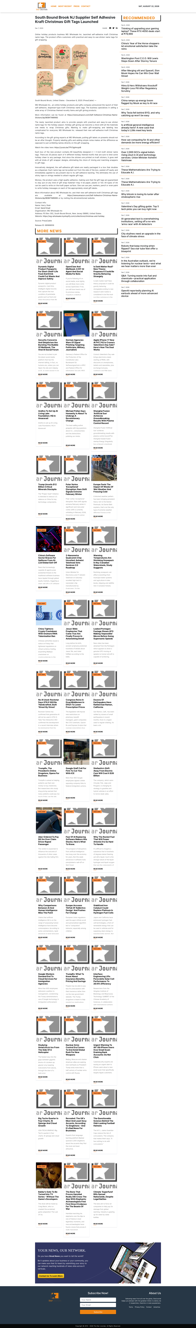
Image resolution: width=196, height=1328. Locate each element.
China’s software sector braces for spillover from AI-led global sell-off (47, 559)
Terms (131, 1307)
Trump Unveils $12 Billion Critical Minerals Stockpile (47, 486)
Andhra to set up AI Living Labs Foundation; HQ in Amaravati (48, 414)
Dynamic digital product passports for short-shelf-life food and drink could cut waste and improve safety (48, 272)
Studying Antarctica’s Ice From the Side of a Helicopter (48, 1049)
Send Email (45, 208)
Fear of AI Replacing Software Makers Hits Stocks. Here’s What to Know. (76, 840)
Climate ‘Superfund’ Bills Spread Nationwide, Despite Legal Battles (103, 1195)
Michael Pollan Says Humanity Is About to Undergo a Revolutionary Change (76, 416)
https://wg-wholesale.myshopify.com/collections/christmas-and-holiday (73, 216)
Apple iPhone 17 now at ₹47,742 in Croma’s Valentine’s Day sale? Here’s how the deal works (104, 345)
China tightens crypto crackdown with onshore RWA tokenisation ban (47, 632)
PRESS (76, 6)
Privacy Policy (139, 1307)
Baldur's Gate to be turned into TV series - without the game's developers (48, 1195)
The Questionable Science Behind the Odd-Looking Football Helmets (104, 1122)
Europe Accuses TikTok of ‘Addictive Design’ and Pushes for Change (76, 909)
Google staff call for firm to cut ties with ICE (76, 770)
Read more (43, 303)
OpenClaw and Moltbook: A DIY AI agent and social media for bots (75, 270)
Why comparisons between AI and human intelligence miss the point (47, 909)
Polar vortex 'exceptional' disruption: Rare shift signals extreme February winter (76, 489)
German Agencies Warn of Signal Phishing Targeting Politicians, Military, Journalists (75, 345)
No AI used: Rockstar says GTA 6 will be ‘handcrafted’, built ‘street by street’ (48, 703)
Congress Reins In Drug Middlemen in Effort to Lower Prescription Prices (75, 703)
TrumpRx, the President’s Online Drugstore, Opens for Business (48, 772)
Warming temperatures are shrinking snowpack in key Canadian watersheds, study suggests (103, 561)
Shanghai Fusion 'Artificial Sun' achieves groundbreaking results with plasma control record (103, 417)
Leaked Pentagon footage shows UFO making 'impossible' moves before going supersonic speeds (103, 634)
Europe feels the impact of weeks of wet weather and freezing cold (103, 488)
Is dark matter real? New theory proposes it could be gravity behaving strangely (103, 271)
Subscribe (98, 1312)
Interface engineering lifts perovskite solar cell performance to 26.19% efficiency (103, 979)
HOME (53, 6)
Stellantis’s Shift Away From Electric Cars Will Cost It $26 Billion (103, 772)
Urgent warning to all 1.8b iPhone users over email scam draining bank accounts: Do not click (103, 1051)
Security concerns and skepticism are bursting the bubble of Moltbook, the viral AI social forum (48, 345)
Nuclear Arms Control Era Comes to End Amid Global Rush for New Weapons (75, 1050)
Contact (149, 1307)
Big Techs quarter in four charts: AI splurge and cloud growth (48, 1122)
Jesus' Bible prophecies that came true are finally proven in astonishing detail (75, 634)
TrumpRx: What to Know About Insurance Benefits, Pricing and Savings (76, 978)
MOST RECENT (65, 6)
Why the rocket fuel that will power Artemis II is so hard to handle (104, 840)
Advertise (156, 1307)
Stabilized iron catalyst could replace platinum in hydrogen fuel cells (103, 909)
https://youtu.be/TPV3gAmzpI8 (67, 147)
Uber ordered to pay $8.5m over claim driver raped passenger (48, 840)
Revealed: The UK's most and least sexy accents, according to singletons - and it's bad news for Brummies (76, 1124)
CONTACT (85, 6)
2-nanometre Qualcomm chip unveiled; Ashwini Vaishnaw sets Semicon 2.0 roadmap (75, 561)
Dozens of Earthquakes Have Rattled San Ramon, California (103, 703)
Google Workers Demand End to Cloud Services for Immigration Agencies (47, 979)
